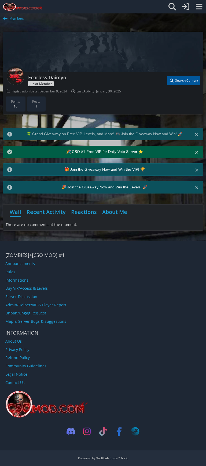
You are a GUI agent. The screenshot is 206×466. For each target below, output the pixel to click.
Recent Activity (46, 212)
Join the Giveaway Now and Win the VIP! (105, 169)
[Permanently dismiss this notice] (197, 134)
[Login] (185, 6)
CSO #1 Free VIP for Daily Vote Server (105, 151)
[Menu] (199, 6)
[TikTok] (103, 431)
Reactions (84, 212)
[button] (183, 80)
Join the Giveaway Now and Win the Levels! (105, 187)
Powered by (103, 458)
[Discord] (71, 431)
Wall (15, 212)
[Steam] (135, 431)
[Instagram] (87, 431)
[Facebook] (119, 431)
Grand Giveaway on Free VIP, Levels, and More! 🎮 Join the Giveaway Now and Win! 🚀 (107, 134)
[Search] (172, 6)
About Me (114, 212)
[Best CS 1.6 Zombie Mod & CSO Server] (23, 6)
